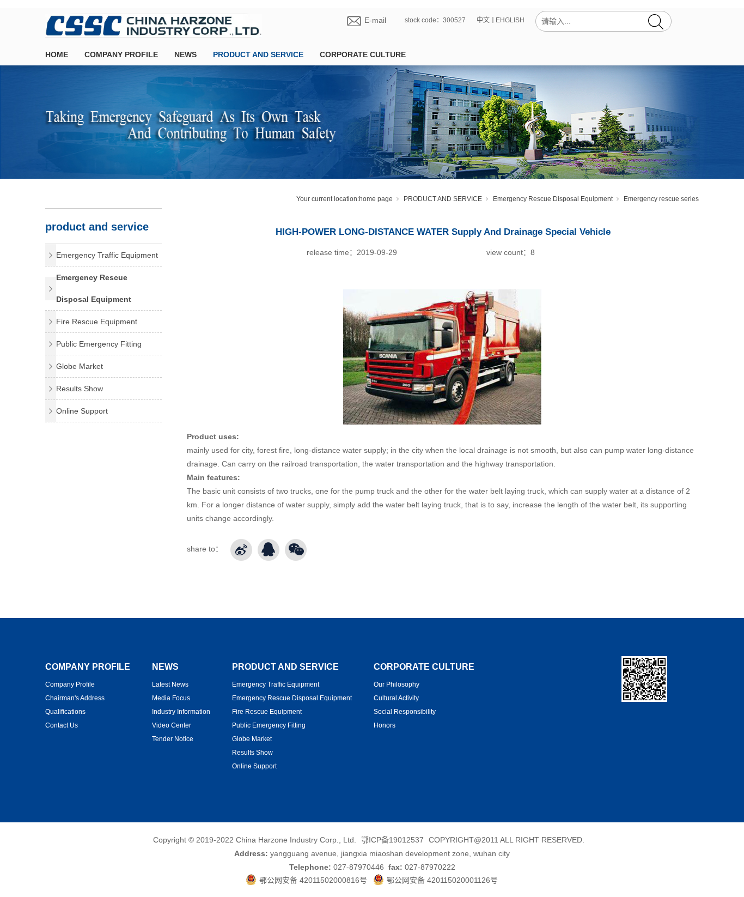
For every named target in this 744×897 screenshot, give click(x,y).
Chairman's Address (75, 698)
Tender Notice (172, 739)
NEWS (185, 54)
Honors (384, 725)
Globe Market (79, 366)
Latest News (170, 684)
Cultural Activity (396, 698)
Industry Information (181, 712)
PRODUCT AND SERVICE (258, 54)
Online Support (82, 411)
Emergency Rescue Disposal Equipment (553, 199)
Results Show (79, 388)
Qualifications (65, 712)
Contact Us (61, 725)
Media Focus (171, 698)
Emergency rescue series (661, 199)
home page (376, 199)
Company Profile (70, 684)
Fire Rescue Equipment (96, 321)
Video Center (171, 725)
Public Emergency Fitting (99, 344)
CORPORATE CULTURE (363, 54)
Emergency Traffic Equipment (107, 255)
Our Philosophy (396, 684)
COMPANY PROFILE (121, 54)
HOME (56, 54)
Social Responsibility (405, 712)
